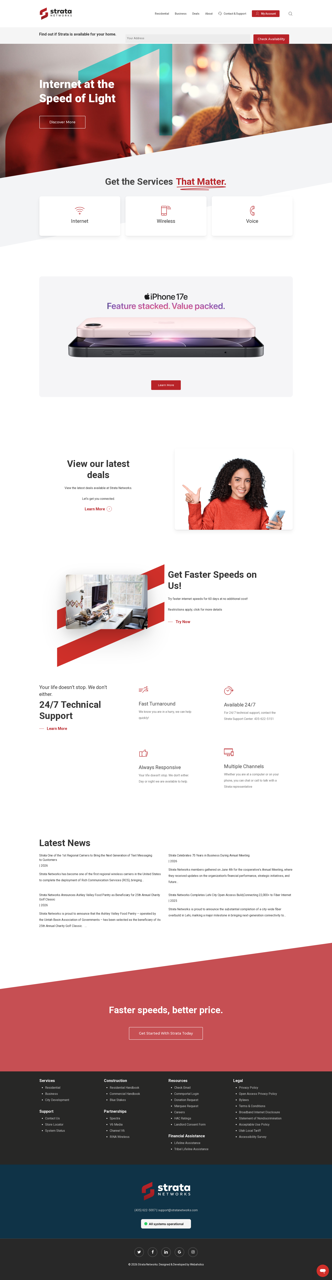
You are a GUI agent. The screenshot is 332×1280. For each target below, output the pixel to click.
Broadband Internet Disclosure (259, 1112)
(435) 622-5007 (145, 1210)
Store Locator (54, 1124)
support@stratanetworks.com (178, 1210)
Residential (52, 1087)
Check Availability (271, 39)
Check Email (182, 1087)
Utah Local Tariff (250, 1130)
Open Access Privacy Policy (258, 1094)
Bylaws (244, 1100)
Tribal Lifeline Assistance (191, 1149)
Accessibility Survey (252, 1137)
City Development (57, 1100)
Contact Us (52, 1118)
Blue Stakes (118, 1100)
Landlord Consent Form (190, 1124)
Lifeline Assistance (187, 1143)
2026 (44, 865)
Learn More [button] (95, 509)
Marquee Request (186, 1106)
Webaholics (197, 1264)
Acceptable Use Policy (254, 1124)
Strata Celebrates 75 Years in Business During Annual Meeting (209, 855)
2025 (173, 901)
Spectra (115, 1118)
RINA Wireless (119, 1137)
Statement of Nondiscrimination (260, 1118)
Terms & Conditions (252, 1106)
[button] (62, 122)
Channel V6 (117, 1130)
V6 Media (116, 1124)
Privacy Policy (248, 1087)
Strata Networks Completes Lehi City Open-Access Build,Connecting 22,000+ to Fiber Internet (229, 895)
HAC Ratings (182, 1118)
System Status (55, 1130)
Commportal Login (186, 1094)
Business (51, 1094)
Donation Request (186, 1100)
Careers (179, 1112)
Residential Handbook (124, 1087)
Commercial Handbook (125, 1094)
